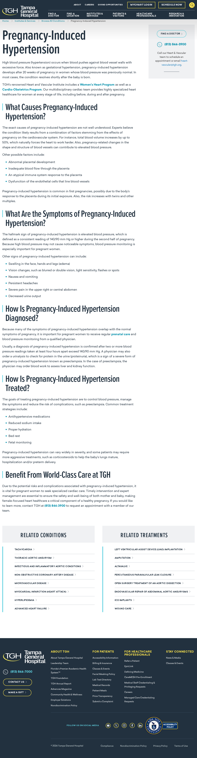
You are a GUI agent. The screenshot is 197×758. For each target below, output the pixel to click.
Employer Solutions (61, 700)
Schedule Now (171, 5)
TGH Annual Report (61, 684)
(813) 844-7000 (21, 671)
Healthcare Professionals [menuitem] (146, 15)
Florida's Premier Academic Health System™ (68, 671)
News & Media (173, 658)
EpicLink (128, 666)
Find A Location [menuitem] (73, 15)
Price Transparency (102, 696)
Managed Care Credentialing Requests (139, 700)
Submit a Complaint (102, 702)
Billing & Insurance (102, 663)
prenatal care (120, 334)
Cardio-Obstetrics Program (22, 89)
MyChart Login (141, 5)
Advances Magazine (61, 689)
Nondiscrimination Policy (64, 706)
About (77, 5)
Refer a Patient (131, 661)
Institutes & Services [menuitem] (95, 15)
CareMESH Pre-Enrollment (138, 677)
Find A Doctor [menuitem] (53, 15)
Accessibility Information (105, 658)
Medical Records (101, 685)
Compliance (107, 746)
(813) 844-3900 (54, 506)
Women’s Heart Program (97, 84)
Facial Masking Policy (103, 674)
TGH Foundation (59, 678)
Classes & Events (101, 669)
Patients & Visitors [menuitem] (119, 15)
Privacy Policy (160, 746)
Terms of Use (181, 746)
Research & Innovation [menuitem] (176, 15)
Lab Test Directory (101, 680)
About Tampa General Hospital (67, 658)
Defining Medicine (134, 672)
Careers (89, 5)
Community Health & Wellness (66, 695)
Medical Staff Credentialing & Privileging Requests (139, 685)
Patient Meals (99, 691)
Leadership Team (59, 663)
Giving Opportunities (110, 5)
